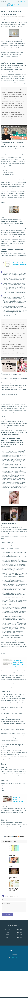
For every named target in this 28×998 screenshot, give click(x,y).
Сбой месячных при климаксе (13, 866)
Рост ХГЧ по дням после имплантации (19, 263)
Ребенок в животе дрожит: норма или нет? (13, 877)
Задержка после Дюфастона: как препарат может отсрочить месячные (20, 663)
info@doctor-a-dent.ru (23, 1)
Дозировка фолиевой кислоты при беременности (13, 854)
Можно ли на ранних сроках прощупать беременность (13, 889)
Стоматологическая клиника (14, 944)
